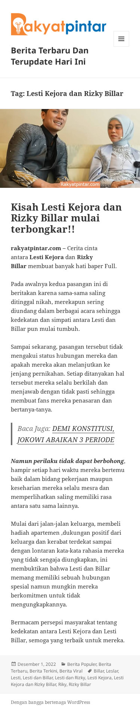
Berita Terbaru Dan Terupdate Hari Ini (49, 55)
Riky (62, 684)
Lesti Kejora (99, 677)
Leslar (112, 671)
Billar (99, 671)
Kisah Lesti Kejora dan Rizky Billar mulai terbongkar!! (66, 218)
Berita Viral (71, 671)
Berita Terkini (43, 671)
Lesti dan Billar (38, 677)
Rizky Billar (80, 684)
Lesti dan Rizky (70, 677)
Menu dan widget (121, 46)
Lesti (16, 677)
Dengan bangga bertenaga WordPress (50, 702)
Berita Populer (81, 664)
